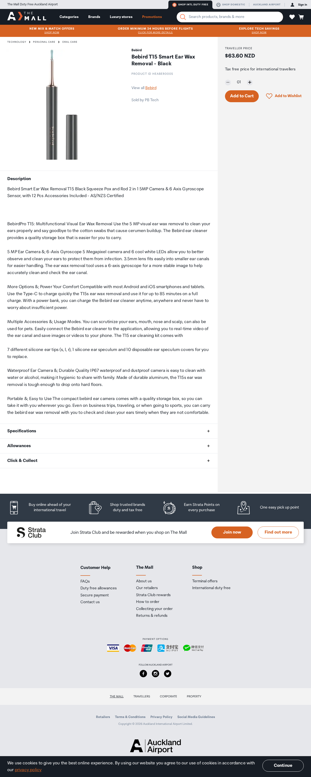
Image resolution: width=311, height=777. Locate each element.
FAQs (85, 581)
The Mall (117, 696)
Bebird (150, 88)
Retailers (103, 717)
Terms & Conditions (130, 717)
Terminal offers (204, 581)
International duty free (211, 588)
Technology (16, 42)
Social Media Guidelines (196, 717)
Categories (69, 17)
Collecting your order (154, 609)
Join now (232, 532)
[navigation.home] (26, 17)
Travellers (141, 696)
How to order (147, 602)
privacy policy (28, 770)
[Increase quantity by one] (250, 82)
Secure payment (94, 595)
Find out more (278, 532)
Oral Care (70, 42)
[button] (292, 17)
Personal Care (44, 42)
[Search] (183, 17)
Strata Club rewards (153, 595)
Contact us (90, 602)
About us (144, 581)
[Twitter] (167, 673)
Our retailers (147, 588)
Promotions (152, 17)
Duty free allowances (98, 588)
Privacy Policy (161, 717)
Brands (94, 17)
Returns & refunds (151, 616)
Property (194, 696)
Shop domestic (233, 4)
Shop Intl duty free (193, 4)
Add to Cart (242, 95)
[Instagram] (155, 673)
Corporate (168, 696)
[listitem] (44, 508)
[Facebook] (143, 673)
